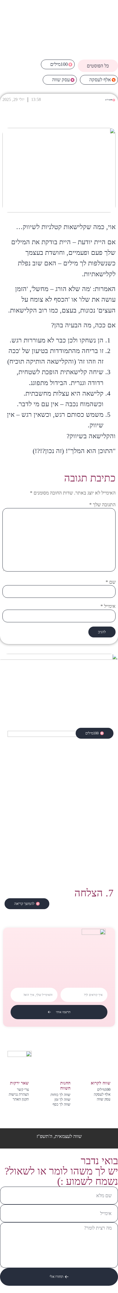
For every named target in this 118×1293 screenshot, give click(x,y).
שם (111, 582)
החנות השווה (65, 1085)
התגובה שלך (102, 504)
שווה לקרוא (100, 1083)
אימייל (108, 606)
